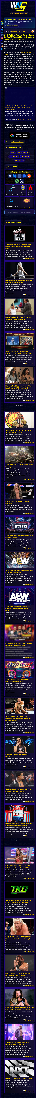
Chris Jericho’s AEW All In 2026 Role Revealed (17, 502)
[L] (19, 31)
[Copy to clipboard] (10, 176)
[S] (15, 31)
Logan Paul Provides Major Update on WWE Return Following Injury (18, 318)
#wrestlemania (23, 153)
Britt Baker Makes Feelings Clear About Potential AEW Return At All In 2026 (18, 867)
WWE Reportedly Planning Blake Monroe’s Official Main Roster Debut (19, 281)
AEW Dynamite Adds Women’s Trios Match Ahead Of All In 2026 (17, 680)
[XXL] (24, 31)
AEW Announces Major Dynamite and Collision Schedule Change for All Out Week (17, 608)
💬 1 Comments (28, 364)
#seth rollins (25, 156)
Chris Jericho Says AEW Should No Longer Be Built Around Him (17, 1043)
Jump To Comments (12, 195)
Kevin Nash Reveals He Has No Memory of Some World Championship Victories (19, 1008)
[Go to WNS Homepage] (19, 7)
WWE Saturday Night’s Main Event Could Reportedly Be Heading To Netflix (18, 824)
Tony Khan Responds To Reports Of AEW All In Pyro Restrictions (19, 571)
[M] (17, 31)
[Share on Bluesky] (14, 176)
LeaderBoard (27, 207)
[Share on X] (22, 181)
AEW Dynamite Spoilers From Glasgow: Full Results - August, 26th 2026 (18, 644)
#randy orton (19, 160)
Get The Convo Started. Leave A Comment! (19, 212)
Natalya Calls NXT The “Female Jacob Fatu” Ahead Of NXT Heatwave (17, 974)
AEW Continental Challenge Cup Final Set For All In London (19, 536)
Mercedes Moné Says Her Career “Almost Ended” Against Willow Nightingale (19, 387)
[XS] (12, 31)
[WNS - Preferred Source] (19, 135)
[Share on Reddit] (29, 176)
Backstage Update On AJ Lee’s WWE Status (17, 755)
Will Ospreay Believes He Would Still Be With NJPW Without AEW (18, 431)
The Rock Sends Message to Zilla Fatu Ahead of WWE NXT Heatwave (18, 790)
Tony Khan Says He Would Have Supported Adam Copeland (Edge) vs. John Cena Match (17, 718)
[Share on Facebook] (19, 176)
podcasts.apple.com (17, 142)
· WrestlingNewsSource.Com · (19, 13)
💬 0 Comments (28, 258)
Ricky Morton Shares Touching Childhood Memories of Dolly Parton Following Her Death (19, 939)
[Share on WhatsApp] (17, 181)
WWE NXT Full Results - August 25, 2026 (18, 1078)
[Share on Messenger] (24, 176)
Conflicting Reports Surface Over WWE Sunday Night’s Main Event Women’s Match (18, 246)
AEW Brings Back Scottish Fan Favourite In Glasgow (19, 466)
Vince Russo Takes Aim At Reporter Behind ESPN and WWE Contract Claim (18, 352)
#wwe (13, 153)
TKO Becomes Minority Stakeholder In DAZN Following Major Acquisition (18, 901)
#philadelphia (13, 156)
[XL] (21, 31)
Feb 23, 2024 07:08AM (24, 119)
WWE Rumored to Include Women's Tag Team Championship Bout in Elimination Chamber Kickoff (18, 107)
